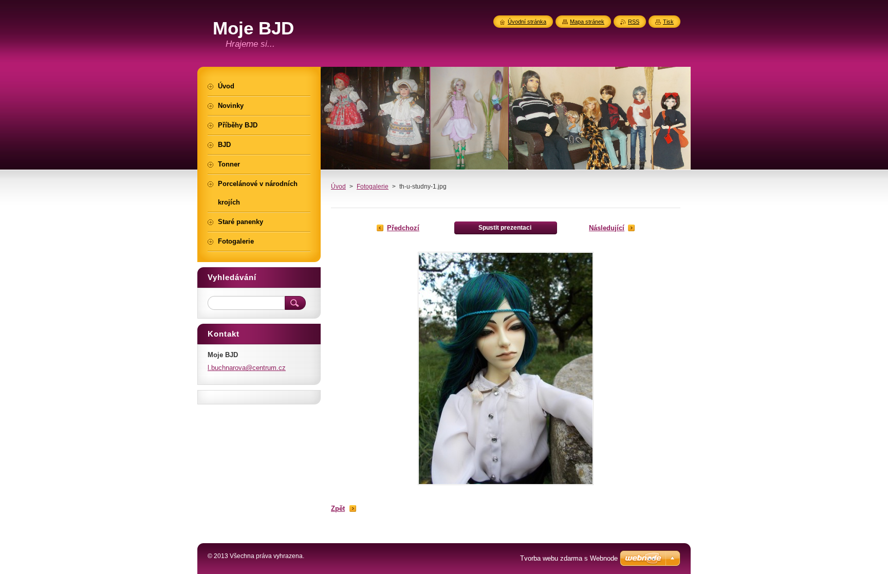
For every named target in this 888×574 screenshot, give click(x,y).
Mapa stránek (587, 21)
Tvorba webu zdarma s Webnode (569, 558)
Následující (606, 228)
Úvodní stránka (527, 21)
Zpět (338, 508)
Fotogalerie (372, 186)
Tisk (668, 21)
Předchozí (403, 228)
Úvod (338, 186)
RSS (633, 21)
